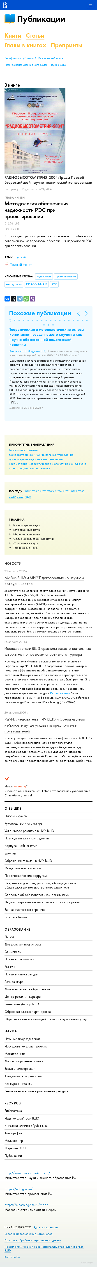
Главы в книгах (25, 45)
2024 (58, 491)
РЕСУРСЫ (13, 1103)
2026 (43, 491)
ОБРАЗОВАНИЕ (18, 929)
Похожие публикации (40, 313)
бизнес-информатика (23, 450)
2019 (20, 496)
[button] (10, 320)
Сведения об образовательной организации (37, 895)
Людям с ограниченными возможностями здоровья (42, 902)
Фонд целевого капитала (23, 868)
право (13, 468)
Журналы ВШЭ (15, 1148)
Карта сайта (12, 1257)
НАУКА (11, 1031)
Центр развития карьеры (23, 996)
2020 (12, 496)
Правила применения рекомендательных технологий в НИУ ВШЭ (44, 1248)
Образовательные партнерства (28, 1011)
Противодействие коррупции (26, 875)
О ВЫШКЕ (13, 808)
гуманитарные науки (22, 459)
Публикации (41, 19)
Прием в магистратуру (21, 974)
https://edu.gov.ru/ (18, 1189)
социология (26, 468)
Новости (13, 563)
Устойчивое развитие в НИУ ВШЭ (29, 831)
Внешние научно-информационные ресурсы (37, 1091)
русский (21, 257)
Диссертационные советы (24, 1061)
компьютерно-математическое (30, 464)
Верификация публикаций (20, 58)
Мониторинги (15, 1054)
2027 (35, 491)
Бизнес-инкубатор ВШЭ (22, 1004)
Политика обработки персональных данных (33, 1240)
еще (28, 496)
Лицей (9, 937)
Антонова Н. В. (18, 351)
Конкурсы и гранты (18, 1083)
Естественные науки (27, 530)
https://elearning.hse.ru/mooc (26, 1205)
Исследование (60, 693)
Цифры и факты (16, 816)
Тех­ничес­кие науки (25, 548)
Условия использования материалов (29, 1234)
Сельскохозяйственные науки (33, 539)
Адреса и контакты (46, 1227)
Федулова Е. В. (37, 351)
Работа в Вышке (16, 917)
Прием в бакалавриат (20, 959)
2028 (28, 491)
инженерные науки (50, 459)
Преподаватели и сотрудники (27, 838)
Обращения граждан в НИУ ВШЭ (28, 861)
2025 (50, 491)
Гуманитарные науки (26, 525)
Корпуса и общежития (21, 845)
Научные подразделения (22, 1039)
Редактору (86, 1262)
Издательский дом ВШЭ (22, 1118)
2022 (74, 491)
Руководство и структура (23, 823)
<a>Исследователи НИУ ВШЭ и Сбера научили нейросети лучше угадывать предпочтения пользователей (45, 725)
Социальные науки (25, 543)
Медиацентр (14, 1140)
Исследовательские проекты (26, 1046)
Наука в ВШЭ (58, 65)
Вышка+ (10, 967)
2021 (81, 491)
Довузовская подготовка (23, 944)
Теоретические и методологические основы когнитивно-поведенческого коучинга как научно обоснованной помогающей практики (46, 337)
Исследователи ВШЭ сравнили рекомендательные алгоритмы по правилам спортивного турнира (48, 651)
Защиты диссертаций (20, 1068)
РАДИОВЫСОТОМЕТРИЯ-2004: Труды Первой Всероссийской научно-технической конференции (48, 180)
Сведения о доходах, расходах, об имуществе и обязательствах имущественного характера (40, 885)
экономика (43, 468)
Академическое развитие (23, 1076)
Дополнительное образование (27, 989)
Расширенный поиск (50, 58)
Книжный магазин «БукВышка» (26, 1126)
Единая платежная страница (25, 909)
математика (60, 464)
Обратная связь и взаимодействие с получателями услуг (46, 1019)
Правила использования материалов (26, 65)
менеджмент (77, 464)
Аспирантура (14, 981)
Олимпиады (13, 952)
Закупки (10, 853)
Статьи (35, 35)
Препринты (66, 45)
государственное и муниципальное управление (41, 455)
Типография (13, 1133)
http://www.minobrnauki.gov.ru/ (27, 1173)
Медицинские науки (26, 534)
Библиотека (13, 1110)
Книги (13, 35)
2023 (66, 491)
